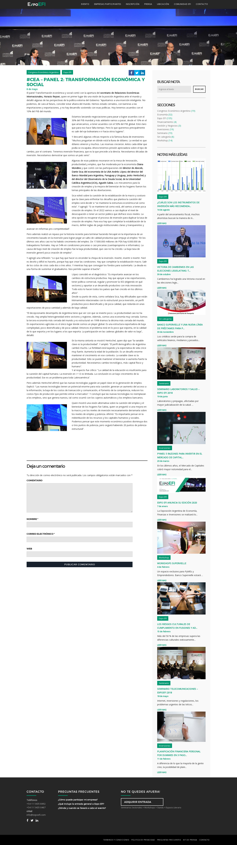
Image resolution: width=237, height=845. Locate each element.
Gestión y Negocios (167, 125)
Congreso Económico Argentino (174, 110)
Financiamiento (165, 121)
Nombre (32, 519)
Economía (162, 114)
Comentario (34, 480)
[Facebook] (131, 73)
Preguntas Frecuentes (169, 840)
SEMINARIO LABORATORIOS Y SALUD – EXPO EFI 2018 (178, 391)
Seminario (162, 133)
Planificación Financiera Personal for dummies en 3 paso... (179, 753)
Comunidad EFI (182, 4)
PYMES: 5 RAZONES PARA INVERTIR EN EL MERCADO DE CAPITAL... (179, 455)
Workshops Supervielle (171, 563)
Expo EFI (161, 118)
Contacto (202, 4)
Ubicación (163, 4)
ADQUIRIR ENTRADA (137, 801)
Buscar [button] (199, 89)
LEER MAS (162, 223)
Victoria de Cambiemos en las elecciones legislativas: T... (175, 268)
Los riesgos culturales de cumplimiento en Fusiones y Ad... (177, 626)
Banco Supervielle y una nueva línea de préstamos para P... (180, 326)
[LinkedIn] (142, 73)
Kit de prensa (190, 840)
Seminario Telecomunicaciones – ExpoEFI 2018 (177, 690)
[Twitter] (137, 73)
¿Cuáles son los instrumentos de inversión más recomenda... (178, 204)
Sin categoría (164, 136)
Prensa (148, 4)
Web (29, 548)
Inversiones (163, 129)
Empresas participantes (107, 4)
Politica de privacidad (143, 840)
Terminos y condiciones (116, 840)
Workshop (162, 140)
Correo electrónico (41, 533)
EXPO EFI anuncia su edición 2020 (177, 502)
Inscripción (132, 4)
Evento (85, 4)
